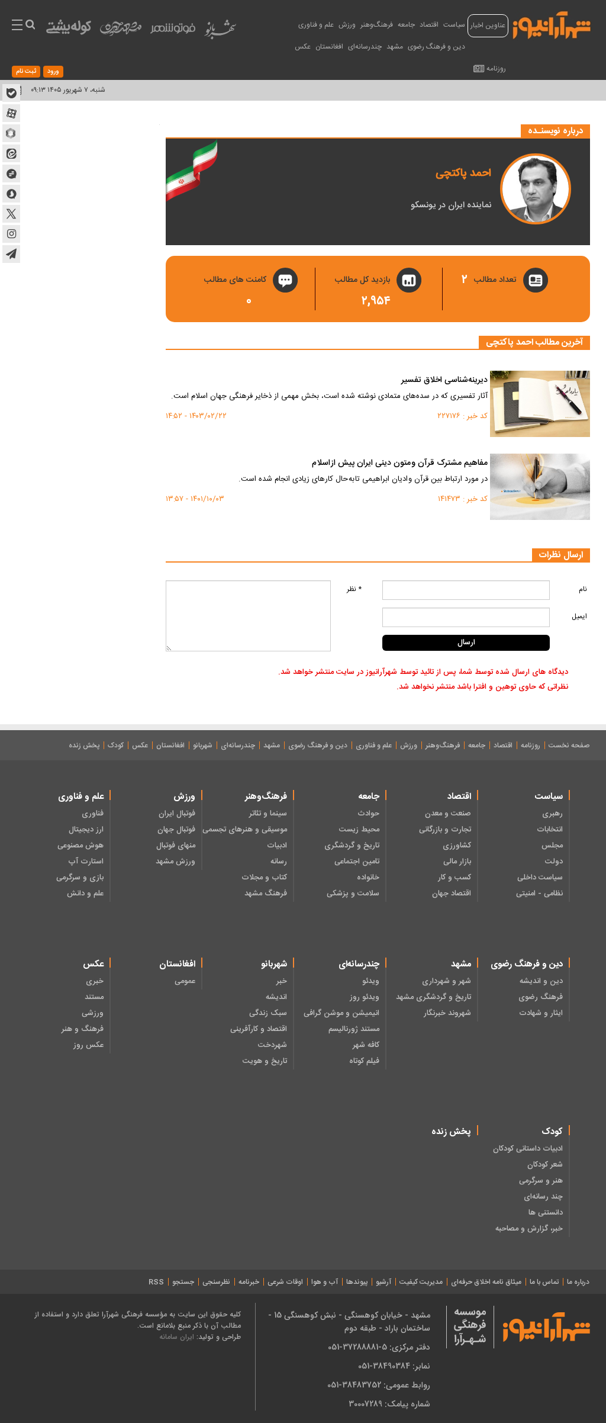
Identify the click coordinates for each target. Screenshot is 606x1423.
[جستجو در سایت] (29, 26)
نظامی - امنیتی (539, 893)
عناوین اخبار (487, 25)
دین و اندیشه (541, 981)
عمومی (185, 981)
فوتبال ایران (177, 813)
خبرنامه (248, 1282)
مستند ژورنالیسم (353, 1029)
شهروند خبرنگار (447, 1013)
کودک (116, 745)
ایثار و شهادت (541, 1013)
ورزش (347, 25)
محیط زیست (359, 829)
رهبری (552, 813)
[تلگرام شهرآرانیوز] (11, 254)
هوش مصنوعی (80, 845)
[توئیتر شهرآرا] (11, 214)
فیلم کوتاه (364, 1061)
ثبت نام (26, 71)
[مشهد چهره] (120, 33)
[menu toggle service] (17, 26)
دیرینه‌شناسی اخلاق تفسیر (444, 380)
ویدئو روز (364, 997)
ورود (53, 71)
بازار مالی (457, 861)
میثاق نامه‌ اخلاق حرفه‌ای (486, 1282)
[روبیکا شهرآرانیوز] (11, 133)
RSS (156, 1282)
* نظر (354, 589)
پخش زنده (84, 745)
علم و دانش (85, 893)
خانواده (368, 877)
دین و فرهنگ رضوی (436, 47)
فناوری (93, 813)
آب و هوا (324, 1282)
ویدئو (370, 981)
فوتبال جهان (176, 829)
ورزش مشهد (175, 861)
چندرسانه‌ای (365, 47)
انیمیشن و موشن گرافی (341, 1013)
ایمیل (579, 616)
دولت (554, 861)
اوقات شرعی (285, 1282)
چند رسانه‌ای (543, 1196)
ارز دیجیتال (86, 829)
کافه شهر (366, 1045)
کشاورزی (457, 845)
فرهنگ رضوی (540, 997)
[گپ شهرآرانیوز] (11, 173)
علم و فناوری (316, 25)
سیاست (454, 25)
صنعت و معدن (448, 813)
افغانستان (329, 47)
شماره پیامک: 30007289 (389, 1404)
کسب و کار (454, 877)
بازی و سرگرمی (80, 877)
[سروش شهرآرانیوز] (11, 194)
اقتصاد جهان (451, 893)
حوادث (368, 813)
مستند (94, 997)
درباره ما (578, 1282)
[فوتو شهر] (172, 31)
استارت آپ (86, 861)
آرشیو (383, 1282)
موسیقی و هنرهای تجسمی (244, 829)
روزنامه (496, 69)
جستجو (183, 1282)
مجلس (552, 845)
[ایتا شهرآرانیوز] (11, 153)
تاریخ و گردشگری (351, 845)
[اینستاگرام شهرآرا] (11, 234)
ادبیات (277, 845)
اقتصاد (429, 25)
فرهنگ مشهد (265, 893)
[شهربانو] (220, 32)
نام (583, 589)
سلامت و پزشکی (353, 893)
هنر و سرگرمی (541, 1180)
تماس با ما (544, 1282)
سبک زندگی (268, 1013)
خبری (95, 981)
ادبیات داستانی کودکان (528, 1148)
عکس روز (88, 1045)
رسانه (278, 861)
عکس (303, 47)
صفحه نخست (569, 745)
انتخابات (550, 829)
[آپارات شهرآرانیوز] (11, 113)
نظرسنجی (216, 1282)
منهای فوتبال (175, 845)
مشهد (394, 47)
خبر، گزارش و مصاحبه (529, 1228)
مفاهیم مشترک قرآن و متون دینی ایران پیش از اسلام (400, 463)
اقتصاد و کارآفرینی (258, 1029)
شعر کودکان (545, 1164)
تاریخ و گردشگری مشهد (433, 997)
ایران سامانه (176, 1336)
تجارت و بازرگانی (445, 829)
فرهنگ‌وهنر (376, 25)
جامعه (406, 25)
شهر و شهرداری (446, 981)
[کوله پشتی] (68, 30)
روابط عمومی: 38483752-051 (378, 1385)
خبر (281, 981)
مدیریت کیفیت (421, 1282)
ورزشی (93, 1013)
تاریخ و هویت (265, 1061)
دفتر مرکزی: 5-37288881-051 (379, 1347)
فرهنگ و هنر (83, 1029)
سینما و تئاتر (268, 813)
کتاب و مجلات (264, 877)
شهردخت (272, 1045)
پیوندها (357, 1282)
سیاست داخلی (540, 877)
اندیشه (276, 997)
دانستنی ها (545, 1212)
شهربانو (202, 745)
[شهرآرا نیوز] (552, 23)
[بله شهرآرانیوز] (11, 93)
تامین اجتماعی (356, 861)
